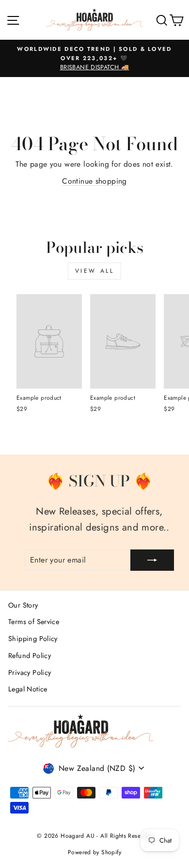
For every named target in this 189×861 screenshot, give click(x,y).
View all (94, 270)
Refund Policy (29, 655)
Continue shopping (94, 181)
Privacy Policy (29, 672)
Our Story (23, 605)
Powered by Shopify (94, 852)
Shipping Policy (33, 638)
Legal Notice (27, 689)
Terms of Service (33, 621)
